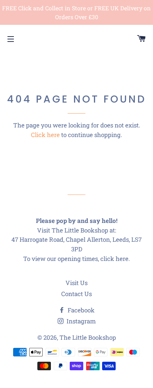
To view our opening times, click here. (76, 259)
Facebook (80, 310)
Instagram (80, 321)
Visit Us (76, 283)
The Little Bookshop (87, 337)
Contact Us (76, 294)
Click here (45, 135)
